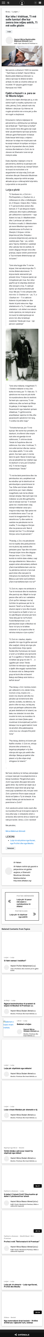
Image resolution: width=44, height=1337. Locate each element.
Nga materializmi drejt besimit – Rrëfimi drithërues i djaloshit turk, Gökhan (21, 1322)
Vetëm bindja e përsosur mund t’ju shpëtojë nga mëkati (18, 1152)
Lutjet (6, 957)
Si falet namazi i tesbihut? (15, 960)
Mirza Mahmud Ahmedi (15, 831)
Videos (6, 1317)
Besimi (21, 1148)
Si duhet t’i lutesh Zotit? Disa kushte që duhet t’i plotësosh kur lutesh (21, 1195)
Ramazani (10, 848)
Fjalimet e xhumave (11, 1191)
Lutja (9, 32)
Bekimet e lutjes (24, 1024)
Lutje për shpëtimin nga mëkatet (18, 1068)
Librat (19, 1021)
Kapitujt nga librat (11, 1148)
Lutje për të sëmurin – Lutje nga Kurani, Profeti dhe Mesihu (20, 1285)
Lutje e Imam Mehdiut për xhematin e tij (20, 1109)
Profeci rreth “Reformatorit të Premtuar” (22, 1241)
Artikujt (7, 1000)
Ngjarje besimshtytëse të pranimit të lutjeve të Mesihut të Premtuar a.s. (19, 1004)
